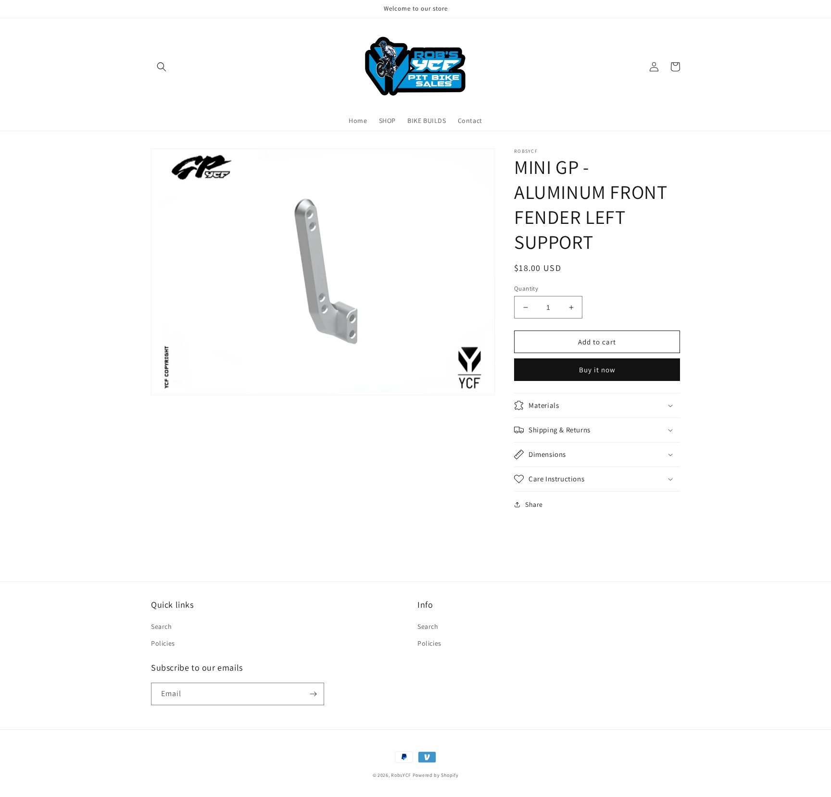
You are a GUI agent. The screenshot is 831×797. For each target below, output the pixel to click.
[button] (161, 66)
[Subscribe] (313, 694)
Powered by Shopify (436, 775)
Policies (163, 643)
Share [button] (534, 504)
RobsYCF (401, 775)
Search (161, 626)
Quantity (526, 288)
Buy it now (597, 369)
